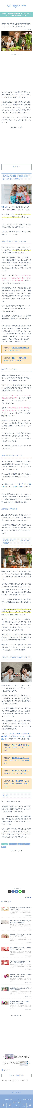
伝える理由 (14, 844)
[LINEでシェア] (20, 891)
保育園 (21, 844)
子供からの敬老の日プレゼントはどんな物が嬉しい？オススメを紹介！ (16, 747)
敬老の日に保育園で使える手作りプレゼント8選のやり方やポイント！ (16, 783)
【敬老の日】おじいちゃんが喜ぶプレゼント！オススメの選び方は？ (16, 760)
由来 (4, 846)
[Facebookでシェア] (13, 891)
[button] (23, 891)
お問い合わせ (8, 1099)
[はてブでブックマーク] (16, 891)
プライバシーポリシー (24, 1099)
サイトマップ (16, 1102)
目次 (14, 166)
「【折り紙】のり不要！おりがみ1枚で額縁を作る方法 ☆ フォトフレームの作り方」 (16, 736)
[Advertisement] (16, 72)
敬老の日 (4, 207)
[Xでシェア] (9, 891)
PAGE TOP (17, 1092)
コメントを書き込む (16, 1075)
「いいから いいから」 (17, 486)
